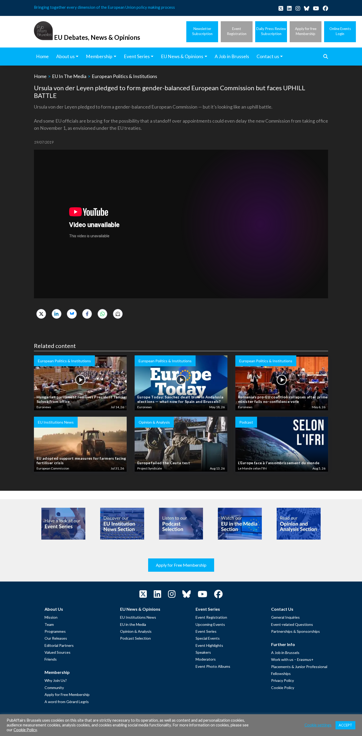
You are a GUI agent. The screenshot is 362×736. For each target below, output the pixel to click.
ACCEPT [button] (345, 725)
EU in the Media (133, 624)
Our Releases (56, 638)
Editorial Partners (59, 645)
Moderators (206, 659)
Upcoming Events (210, 624)
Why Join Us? (56, 680)
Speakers (203, 652)
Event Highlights (209, 645)
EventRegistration (236, 31)
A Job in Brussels (285, 652)
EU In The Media (69, 76)
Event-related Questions (292, 624)
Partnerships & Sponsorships (295, 631)
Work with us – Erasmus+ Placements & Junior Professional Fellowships (299, 666)
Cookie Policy (282, 687)
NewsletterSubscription (202, 31)
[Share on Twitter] (41, 314)
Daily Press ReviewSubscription (271, 31)
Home (40, 76)
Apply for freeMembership (305, 31)
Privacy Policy (282, 680)
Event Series (206, 631)
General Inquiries (285, 617)
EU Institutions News (138, 617)
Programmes (55, 631)
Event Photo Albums (213, 666)
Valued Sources (57, 652)
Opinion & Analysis (136, 631)
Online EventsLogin (340, 31)
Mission (51, 617)
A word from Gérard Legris (67, 701)
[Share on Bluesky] (72, 314)
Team (49, 624)
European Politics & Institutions (124, 76)
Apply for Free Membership (181, 564)
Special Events (208, 638)
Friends (51, 659)
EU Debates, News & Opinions (97, 37)
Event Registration (211, 617)
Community (54, 687)
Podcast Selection (135, 638)
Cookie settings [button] (318, 725)
